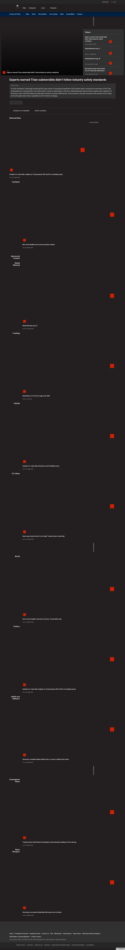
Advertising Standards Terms (61, 945)
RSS (51, 933)
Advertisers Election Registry (91, 933)
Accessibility (90, 945)
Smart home (77, 933)
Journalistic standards (21, 110)
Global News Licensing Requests (19, 936)
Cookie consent (36, 936)
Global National (15, 14)
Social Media (70, 14)
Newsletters (58, 933)
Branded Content (35, 933)
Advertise (47, 945)
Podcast (79, 14)
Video (24, 8)
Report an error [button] (40, 110)
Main (27, 14)
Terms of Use (39, 945)
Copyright (30, 945)
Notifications (67, 933)
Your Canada (53, 14)
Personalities (42, 14)
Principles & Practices (21, 933)
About (34, 14)
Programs (53, 8)
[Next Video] (81, 150)
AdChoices (121, 948)
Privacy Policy (20, 945)
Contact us (45, 933)
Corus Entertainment (78, 945)
